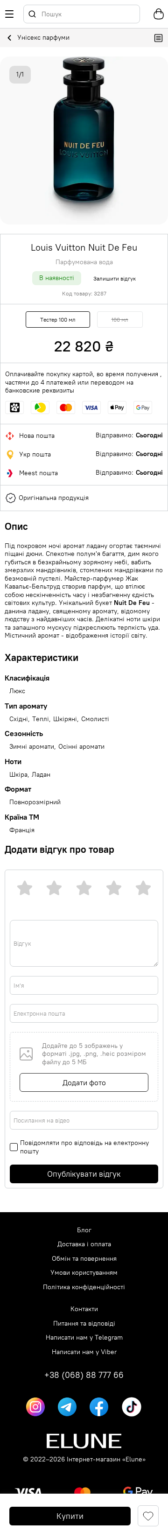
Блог (84, 1230)
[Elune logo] (84, 1441)
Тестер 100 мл (58, 319)
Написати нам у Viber (84, 1352)
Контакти (84, 1309)
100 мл (120, 319)
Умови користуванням (84, 1273)
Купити (70, 1516)
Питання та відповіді (84, 1323)
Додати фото (84, 1082)
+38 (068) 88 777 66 (84, 1375)
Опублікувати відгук (84, 1174)
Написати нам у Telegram (84, 1337)
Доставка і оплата (84, 1244)
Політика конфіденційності (84, 1287)
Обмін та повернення (84, 1259)
